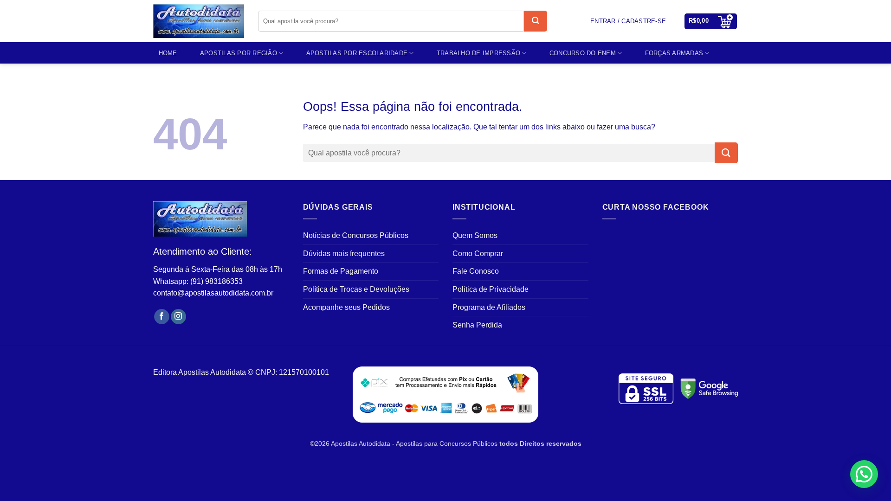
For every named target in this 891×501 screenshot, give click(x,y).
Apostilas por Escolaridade (357, 53)
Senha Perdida (477, 325)
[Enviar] (535, 21)
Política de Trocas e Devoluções (356, 289)
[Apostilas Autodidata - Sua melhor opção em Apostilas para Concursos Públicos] (198, 21)
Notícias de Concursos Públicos (355, 235)
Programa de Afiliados (488, 307)
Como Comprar (477, 253)
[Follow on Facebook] (161, 317)
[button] (710, 21)
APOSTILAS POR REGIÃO (238, 53)
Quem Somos (474, 235)
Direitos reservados (550, 443)
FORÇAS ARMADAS (674, 53)
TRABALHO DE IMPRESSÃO (478, 53)
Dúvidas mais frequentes (344, 253)
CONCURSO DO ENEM (582, 53)
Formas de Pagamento (340, 271)
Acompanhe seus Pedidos (346, 307)
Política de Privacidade (490, 289)
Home (168, 53)
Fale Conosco (475, 271)
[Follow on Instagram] (178, 317)
